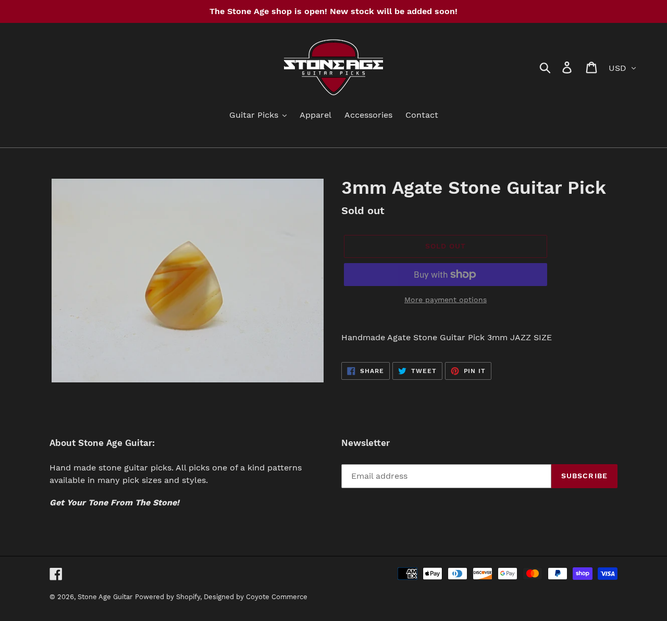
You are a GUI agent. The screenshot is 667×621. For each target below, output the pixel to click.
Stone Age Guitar (105, 597)
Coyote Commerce (276, 597)
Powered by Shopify (167, 597)
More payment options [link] (445, 299)
